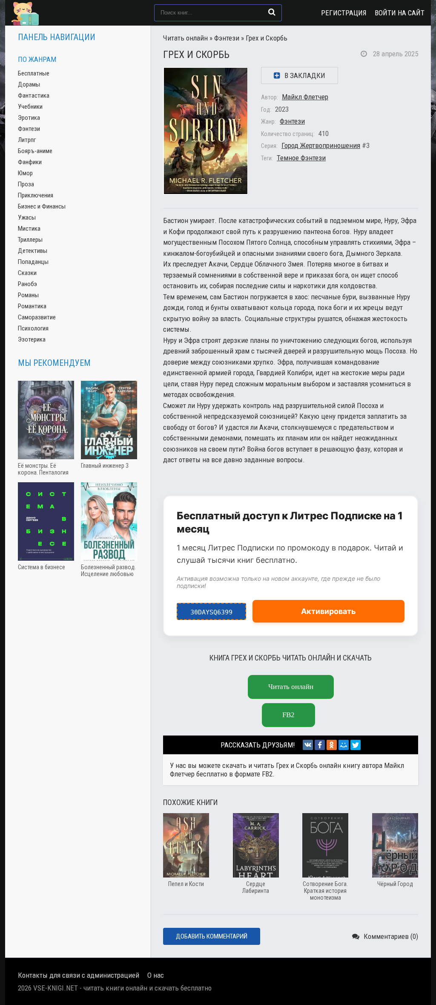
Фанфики (30, 162)
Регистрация (344, 13)
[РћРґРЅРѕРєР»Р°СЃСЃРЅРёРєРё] (332, 745)
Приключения (35, 195)
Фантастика (33, 95)
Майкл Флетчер (305, 97)
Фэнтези (226, 38)
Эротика (29, 118)
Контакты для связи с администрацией (78, 975)
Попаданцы (33, 262)
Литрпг (27, 140)
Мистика (29, 228)
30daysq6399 (211, 609)
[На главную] (54, 13)
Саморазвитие (37, 317)
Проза (26, 184)
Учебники (30, 106)
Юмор (25, 173)
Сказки (27, 273)
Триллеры (30, 239)
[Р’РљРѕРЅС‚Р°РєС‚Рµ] (308, 745)
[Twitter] (355, 745)
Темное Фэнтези (301, 158)
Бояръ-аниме (35, 151)
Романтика (32, 306)
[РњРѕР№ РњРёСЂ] (343, 745)
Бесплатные (33, 73)
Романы (28, 295)
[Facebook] (320, 745)
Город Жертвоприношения (320, 145)
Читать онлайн (185, 38)
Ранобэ (27, 284)
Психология (33, 328)
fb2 (288, 715)
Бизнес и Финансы (42, 206)
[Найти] (272, 12)
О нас (155, 975)
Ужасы (27, 217)
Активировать (328, 611)
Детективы (32, 251)
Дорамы (29, 84)
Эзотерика (32, 339)
